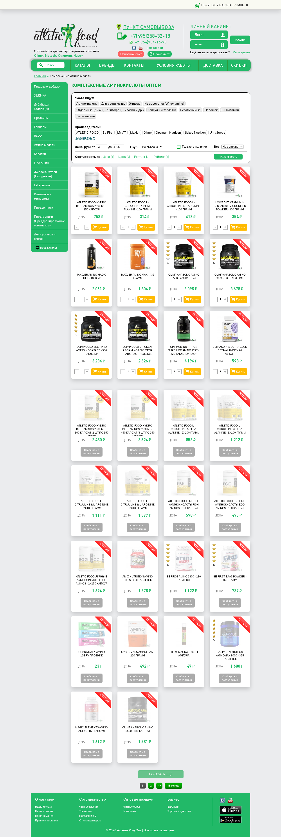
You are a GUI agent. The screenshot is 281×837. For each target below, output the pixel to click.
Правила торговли (46, 820)
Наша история (44, 811)
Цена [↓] (124, 156)
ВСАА (38, 136)
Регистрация (241, 52)
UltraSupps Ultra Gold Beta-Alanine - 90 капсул (230, 350)
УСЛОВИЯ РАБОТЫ (174, 65)
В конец (173, 785)
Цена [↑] (108, 156)
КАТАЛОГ (83, 65)
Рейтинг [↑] (161, 156)
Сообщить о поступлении (91, 451)
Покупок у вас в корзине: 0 (224, 5)
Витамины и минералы (42, 196)
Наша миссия (43, 806)
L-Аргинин (41, 163)
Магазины (129, 811)
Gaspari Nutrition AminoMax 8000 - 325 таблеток (230, 656)
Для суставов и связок (45, 236)
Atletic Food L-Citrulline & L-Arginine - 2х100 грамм (91, 505)
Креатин (40, 154)
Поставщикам (87, 815)
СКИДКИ (239, 65)
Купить (102, 227)
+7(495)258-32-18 (150, 35)
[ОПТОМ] (91, 196)
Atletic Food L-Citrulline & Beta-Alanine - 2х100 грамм (184, 429)
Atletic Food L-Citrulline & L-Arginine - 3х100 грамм (138, 505)
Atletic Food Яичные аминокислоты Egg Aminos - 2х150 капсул (92, 580)
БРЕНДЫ (107, 65)
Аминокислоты (44, 145)
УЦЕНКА (40, 95)
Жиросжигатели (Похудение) (45, 174)
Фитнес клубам (88, 806)
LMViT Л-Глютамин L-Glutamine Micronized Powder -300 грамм (230, 206)
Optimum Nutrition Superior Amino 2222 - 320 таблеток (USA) (183, 350)
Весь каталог (48, 247)
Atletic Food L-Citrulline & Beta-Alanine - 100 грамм (138, 206)
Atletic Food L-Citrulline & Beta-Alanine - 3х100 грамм (230, 429)
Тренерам (85, 811)
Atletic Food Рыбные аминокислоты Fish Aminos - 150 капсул (184, 505)
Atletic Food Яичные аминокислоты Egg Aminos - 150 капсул (229, 505)
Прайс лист (160, 54)
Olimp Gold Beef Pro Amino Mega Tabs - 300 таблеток (91, 350)
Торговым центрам (179, 811)
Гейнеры (40, 127)
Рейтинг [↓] (142, 156)
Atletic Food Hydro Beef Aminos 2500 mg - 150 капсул (91, 206)
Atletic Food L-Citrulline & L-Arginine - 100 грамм (184, 206)
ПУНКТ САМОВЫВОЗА (148, 27)
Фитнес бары (131, 806)
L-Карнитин (42, 185)
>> (159, 785)
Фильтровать (228, 156)
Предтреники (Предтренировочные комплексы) (49, 221)
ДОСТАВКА (213, 65)
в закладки (155, 48)
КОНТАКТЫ (134, 65)
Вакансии (173, 806)
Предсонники (43, 207)
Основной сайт (131, 54)
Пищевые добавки (47, 86)
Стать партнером (90, 820)
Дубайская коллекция (41, 107)
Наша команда (44, 815)
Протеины (41, 118)
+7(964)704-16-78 (151, 41)
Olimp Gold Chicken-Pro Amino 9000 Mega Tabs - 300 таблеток (138, 350)
